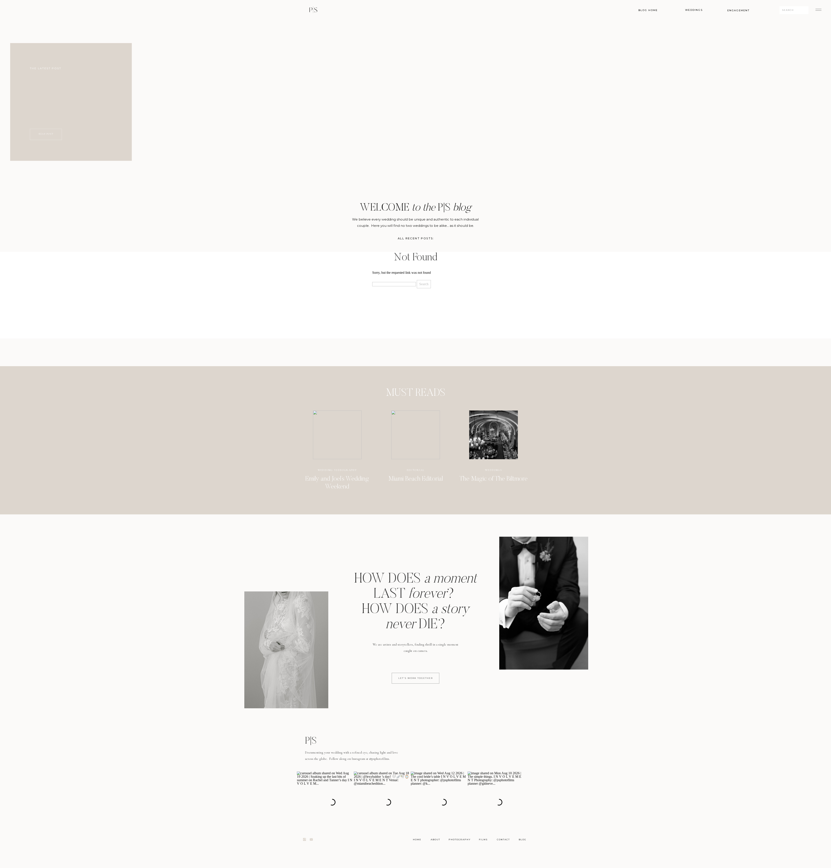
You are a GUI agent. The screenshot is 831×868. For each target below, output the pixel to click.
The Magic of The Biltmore (493, 479)
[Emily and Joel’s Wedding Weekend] (337, 435)
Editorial (416, 470)
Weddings (493, 470)
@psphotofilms (379, 759)
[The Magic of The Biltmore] (493, 435)
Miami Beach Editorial (415, 479)
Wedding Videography (337, 470)
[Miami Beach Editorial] (415, 435)
